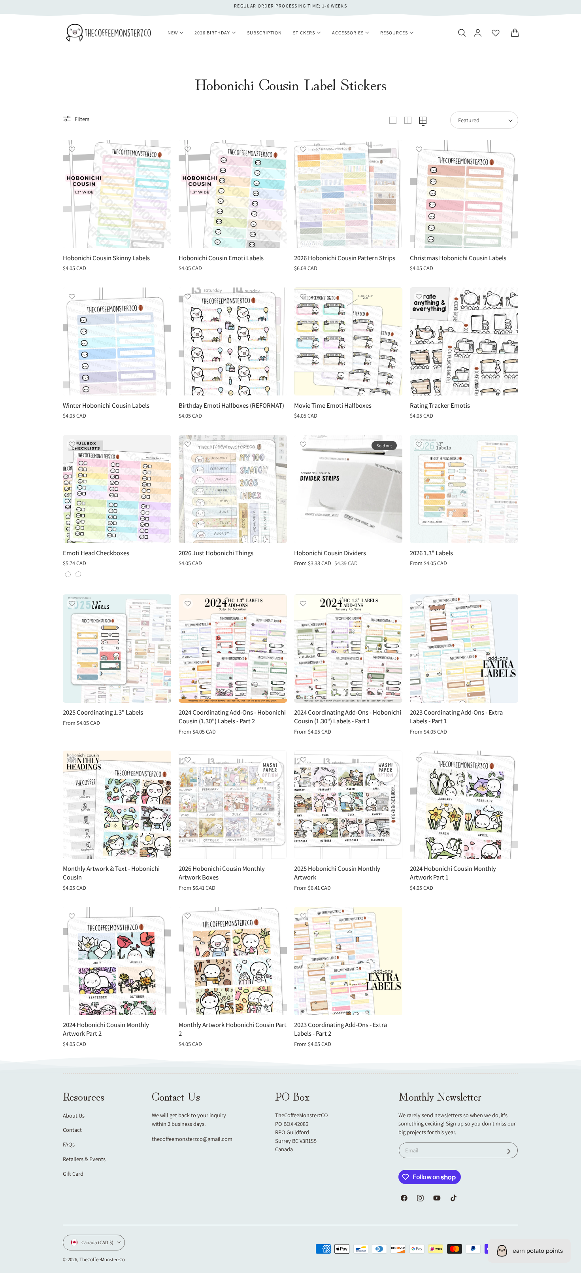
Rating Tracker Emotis (440, 405)
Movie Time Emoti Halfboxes (333, 405)
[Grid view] (393, 120)
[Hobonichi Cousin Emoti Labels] (233, 194)
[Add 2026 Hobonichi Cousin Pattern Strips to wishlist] (303, 149)
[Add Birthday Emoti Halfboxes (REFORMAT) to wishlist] (188, 296)
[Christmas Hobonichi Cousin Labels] (464, 194)
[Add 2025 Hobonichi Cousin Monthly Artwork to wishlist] (303, 760)
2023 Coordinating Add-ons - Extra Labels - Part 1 (456, 716)
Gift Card (73, 1173)
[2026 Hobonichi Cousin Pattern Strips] (348, 194)
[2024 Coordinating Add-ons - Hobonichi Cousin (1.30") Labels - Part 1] (348, 648)
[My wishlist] (495, 33)
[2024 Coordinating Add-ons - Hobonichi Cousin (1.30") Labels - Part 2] (233, 648)
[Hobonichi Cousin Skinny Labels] (117, 194)
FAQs (69, 1144)
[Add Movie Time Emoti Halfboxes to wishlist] (303, 296)
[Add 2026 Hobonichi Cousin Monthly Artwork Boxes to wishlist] (188, 760)
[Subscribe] (509, 1151)
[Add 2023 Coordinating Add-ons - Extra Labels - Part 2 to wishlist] (303, 916)
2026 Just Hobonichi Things (216, 553)
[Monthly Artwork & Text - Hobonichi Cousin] (117, 805)
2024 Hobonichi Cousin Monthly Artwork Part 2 (106, 1029)
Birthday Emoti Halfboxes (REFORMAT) (231, 405)
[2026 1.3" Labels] (464, 489)
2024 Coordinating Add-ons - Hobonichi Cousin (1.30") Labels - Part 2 (232, 716)
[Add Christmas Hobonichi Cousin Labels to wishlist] (419, 149)
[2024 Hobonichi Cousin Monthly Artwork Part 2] (117, 961)
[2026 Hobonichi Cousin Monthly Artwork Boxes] (233, 805)
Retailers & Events (84, 1159)
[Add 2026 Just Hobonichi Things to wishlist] (188, 444)
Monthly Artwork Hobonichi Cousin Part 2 (233, 1029)
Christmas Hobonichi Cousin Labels (458, 258)
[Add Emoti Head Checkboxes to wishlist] (72, 444)
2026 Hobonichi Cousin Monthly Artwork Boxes (222, 872)
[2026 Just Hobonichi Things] (233, 489)
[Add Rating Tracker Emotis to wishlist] (419, 296)
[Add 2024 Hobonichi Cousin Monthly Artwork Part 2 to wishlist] (72, 916)
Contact (72, 1129)
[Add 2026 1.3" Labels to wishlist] (419, 444)
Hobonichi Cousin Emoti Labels (221, 258)
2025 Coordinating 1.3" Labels (103, 712)
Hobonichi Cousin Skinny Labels (106, 258)
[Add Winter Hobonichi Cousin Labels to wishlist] (72, 296)
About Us (74, 1115)
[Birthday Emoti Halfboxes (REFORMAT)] (233, 342)
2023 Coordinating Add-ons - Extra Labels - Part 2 (340, 1029)
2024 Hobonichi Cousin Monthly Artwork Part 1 (453, 872)
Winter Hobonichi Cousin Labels (106, 405)
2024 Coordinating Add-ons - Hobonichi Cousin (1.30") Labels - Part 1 (347, 716)
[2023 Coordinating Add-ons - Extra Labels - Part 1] (464, 648)
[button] (462, 33)
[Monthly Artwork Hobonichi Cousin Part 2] (233, 961)
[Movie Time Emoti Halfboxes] (348, 342)
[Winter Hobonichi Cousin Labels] (117, 342)
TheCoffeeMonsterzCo (102, 1259)
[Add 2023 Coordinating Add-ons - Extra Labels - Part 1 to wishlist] (419, 603)
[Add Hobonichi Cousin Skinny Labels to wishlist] (72, 149)
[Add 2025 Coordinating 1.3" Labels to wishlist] (72, 603)
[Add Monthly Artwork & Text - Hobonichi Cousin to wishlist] (72, 760)
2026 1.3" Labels (431, 553)
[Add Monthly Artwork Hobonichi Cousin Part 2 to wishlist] (188, 916)
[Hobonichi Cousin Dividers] (348, 489)
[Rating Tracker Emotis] (464, 342)
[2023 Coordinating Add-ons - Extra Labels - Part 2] (348, 961)
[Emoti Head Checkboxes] (117, 489)
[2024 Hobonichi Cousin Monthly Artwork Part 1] (464, 805)
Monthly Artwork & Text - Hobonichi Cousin (111, 872)
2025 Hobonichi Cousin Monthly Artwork (337, 872)
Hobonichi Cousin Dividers (330, 553)
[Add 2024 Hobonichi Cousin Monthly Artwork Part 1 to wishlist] (419, 760)
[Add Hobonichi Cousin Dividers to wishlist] (303, 444)
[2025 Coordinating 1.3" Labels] (117, 648)
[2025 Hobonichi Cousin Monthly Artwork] (348, 805)
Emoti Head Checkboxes (96, 553)
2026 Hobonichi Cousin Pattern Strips (344, 258)
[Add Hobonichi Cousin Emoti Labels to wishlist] (188, 149)
